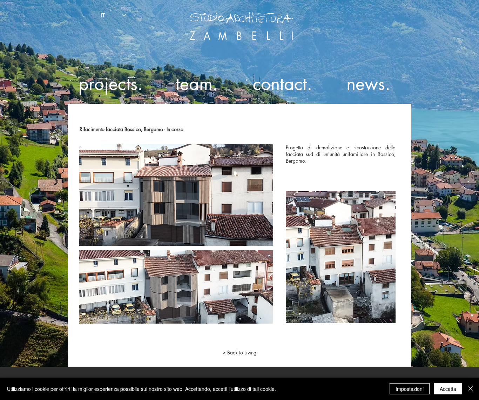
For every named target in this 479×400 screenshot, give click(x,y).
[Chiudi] (470, 388)
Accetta (448, 388)
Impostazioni (410, 388)
